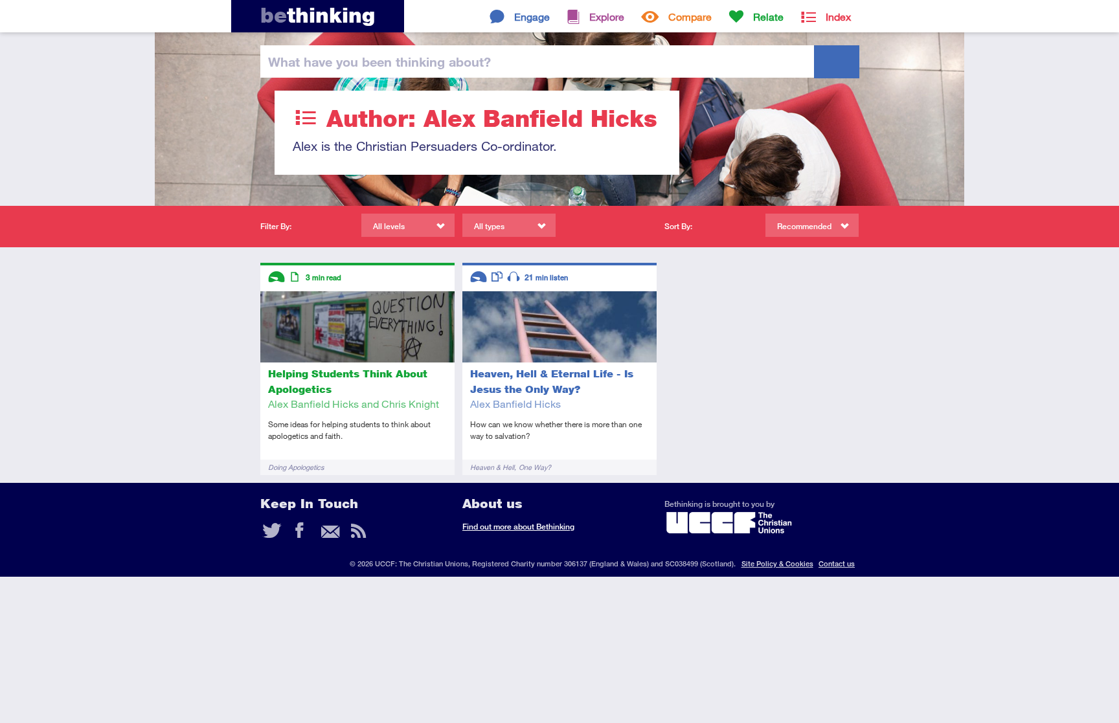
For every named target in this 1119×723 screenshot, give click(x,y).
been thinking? (379, 61)
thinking (317, 15)
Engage (532, 16)
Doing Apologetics (296, 467)
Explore (606, 16)
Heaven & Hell (492, 467)
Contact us (837, 563)
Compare (690, 16)
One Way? (535, 467)
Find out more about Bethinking (518, 526)
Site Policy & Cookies (777, 563)
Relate (768, 16)
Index (838, 16)
